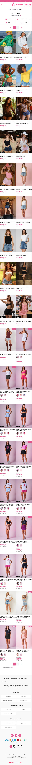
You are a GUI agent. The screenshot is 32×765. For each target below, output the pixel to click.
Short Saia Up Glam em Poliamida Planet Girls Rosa (23, 542)
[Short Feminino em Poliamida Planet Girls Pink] (17, 395)
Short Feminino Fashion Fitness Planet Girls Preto (24, 580)
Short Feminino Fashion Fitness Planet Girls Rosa (8, 580)
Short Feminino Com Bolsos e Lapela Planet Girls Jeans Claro (24, 189)
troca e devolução (8, 727)
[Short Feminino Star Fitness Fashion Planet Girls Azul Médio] (5, 470)
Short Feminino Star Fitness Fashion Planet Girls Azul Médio (7, 505)
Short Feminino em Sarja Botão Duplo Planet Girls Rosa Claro (8, 189)
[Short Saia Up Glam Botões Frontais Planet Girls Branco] (17, 357)
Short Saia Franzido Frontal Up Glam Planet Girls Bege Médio (8, 542)
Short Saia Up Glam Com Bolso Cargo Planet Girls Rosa (23, 651)
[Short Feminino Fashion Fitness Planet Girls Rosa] (1, 583)
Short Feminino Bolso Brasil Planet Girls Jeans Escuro (7, 90)
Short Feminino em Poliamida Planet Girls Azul (7, 430)
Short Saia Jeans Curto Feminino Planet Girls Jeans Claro (23, 222)
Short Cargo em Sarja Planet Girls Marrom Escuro (7, 123)
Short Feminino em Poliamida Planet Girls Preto (23, 430)
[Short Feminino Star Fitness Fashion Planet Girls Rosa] (8, 470)
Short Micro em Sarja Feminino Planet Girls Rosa (24, 156)
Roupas (15, 9)
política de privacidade (8, 723)
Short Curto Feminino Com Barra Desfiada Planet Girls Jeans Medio (7, 288)
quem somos (23, 696)
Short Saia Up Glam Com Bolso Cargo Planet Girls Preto (23, 467)
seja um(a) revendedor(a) (8, 700)
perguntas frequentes (8, 713)
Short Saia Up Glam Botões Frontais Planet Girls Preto (7, 392)
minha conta (8, 709)
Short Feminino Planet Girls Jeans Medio (23, 90)
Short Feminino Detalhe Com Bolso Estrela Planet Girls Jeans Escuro (23, 123)
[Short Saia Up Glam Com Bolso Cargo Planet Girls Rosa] (21, 470)
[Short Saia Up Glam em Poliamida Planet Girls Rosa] (17, 545)
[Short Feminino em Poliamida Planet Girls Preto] (21, 395)
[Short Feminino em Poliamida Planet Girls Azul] (24, 395)
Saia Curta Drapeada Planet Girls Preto (23, 288)
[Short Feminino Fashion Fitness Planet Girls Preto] (5, 583)
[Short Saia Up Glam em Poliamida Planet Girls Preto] (21, 545)
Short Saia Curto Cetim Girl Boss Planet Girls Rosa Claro (23, 321)
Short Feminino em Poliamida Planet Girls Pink (23, 392)
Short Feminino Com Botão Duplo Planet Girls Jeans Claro (8, 57)
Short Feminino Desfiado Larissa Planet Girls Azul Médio (8, 617)
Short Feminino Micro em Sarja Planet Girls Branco (24, 57)
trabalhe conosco (23, 700)
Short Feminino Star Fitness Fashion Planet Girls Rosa (23, 505)
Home (10, 9)
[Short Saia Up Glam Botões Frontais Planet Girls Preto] (21, 357)
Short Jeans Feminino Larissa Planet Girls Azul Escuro (7, 255)
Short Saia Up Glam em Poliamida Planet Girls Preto (7, 651)
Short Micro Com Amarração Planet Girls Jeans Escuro (7, 156)
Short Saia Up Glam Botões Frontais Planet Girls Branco (23, 354)
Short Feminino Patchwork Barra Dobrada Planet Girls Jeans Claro (23, 617)
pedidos (23, 709)
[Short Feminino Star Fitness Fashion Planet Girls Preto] (1, 470)
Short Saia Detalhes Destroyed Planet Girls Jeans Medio (23, 255)
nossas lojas (8, 696)
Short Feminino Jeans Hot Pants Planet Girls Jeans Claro (8, 354)
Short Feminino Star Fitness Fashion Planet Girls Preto (7, 467)
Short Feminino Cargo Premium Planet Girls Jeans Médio (8, 222)
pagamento (23, 723)
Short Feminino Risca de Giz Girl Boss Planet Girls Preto (7, 321)
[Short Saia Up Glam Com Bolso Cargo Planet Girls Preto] (17, 470)
